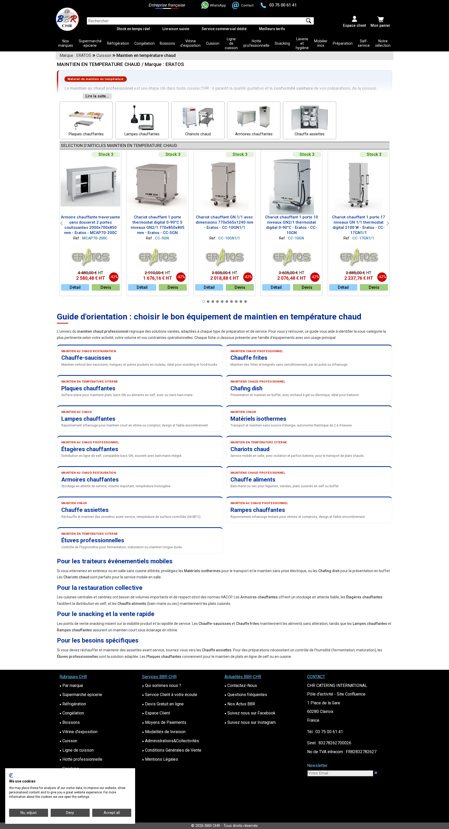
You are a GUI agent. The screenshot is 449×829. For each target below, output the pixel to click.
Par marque (71, 685)
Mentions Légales (160, 759)
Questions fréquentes (245, 694)
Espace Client (156, 713)
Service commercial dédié (224, 29)
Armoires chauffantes (254, 134)
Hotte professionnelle (256, 43)
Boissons (167, 43)
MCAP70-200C (95, 238)
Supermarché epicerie (90, 43)
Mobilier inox (320, 43)
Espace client (354, 25)
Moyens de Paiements (164, 722)
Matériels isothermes (258, 419)
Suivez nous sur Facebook (249, 713)
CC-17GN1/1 (363, 238)
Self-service (364, 43)
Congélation (144, 43)
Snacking (282, 43)
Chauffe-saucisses (86, 358)
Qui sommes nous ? (161, 685)
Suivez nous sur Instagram (250, 722)
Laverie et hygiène (302, 43)
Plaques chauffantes (86, 134)
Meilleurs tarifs (272, 29)
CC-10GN (296, 238)
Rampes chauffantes (257, 510)
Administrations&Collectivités (170, 740)
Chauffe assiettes (310, 134)
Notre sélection (383, 43)
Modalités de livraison (164, 731)
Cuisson (212, 43)
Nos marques (65, 43)
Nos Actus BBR (239, 703)
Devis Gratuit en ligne (163, 703)
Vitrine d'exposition (190, 43)
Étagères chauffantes (89, 449)
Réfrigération (118, 43)
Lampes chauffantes (142, 134)
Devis (106, 287)
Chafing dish (246, 388)
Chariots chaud (198, 134)
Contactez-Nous (240, 685)
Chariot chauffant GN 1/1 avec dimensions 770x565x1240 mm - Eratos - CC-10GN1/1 (224, 222)
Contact (247, 5)
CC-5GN (162, 238)
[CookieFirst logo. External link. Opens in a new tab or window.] (11, 775)
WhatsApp (218, 5)
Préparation (343, 43)
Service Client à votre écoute (169, 694)
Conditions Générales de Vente (171, 750)
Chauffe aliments (252, 479)
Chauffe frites (248, 358)
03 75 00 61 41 (283, 5)
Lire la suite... (97, 96)
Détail (75, 287)
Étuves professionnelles (92, 540)
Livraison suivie (175, 29)
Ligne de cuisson (231, 43)
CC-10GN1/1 (229, 238)
